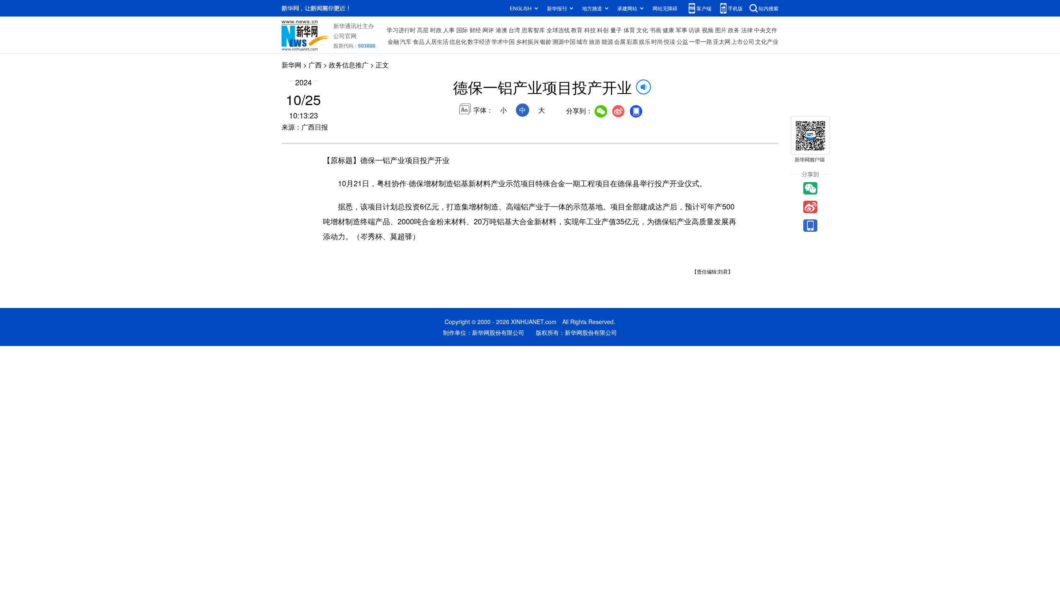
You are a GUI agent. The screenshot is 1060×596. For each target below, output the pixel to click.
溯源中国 (564, 41)
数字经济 (479, 41)
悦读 (669, 41)
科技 (590, 30)
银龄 (546, 41)
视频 (707, 30)
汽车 (406, 41)
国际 (462, 30)
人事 (449, 30)
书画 (655, 30)
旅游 (594, 41)
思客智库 (533, 30)
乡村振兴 (527, 41)
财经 (475, 30)
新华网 (291, 65)
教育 (577, 30)
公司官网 (345, 35)
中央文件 (765, 30)
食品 (418, 41)
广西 (315, 65)
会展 (620, 41)
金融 (393, 41)
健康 (668, 30)
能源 (607, 41)
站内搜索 (768, 8)
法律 (747, 30)
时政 (436, 30)
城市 (582, 41)
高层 (423, 30)
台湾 (514, 30)
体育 (629, 30)
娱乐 (644, 41)
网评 (488, 30)
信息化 (458, 41)
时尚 (657, 41)
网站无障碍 (665, 8)
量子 (616, 30)
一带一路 (700, 41)
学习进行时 (401, 30)
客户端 (703, 8)
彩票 (632, 41)
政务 (734, 30)
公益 (682, 41)
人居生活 (436, 41)
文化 (642, 30)
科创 (603, 30)
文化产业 (766, 41)
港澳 (501, 30)
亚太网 (721, 41)
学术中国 (503, 41)
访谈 (694, 30)
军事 (681, 30)
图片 (721, 30)
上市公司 (742, 41)
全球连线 (558, 30)
